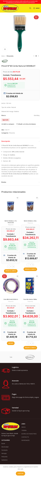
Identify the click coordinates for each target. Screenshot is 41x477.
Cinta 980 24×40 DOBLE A (11, 299)
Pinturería (10, 56)
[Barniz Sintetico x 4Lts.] (30, 207)
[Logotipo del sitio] (9, 8)
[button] (11, 271)
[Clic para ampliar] (5, 49)
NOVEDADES (25, 440)
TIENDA (23, 430)
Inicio (3, 56)
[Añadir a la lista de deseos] (17, 197)
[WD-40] (10, 357)
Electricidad (4, 447)
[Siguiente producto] (38, 56)
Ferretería (4, 450)
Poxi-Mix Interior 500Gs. (30, 299)
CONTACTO (25, 437)
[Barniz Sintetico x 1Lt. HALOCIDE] (10, 207)
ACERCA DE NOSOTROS (29, 434)
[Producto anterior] (34, 56)
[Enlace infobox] (20, 370)
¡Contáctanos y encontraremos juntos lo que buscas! (20, 2)
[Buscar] (30, 8)
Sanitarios (4, 460)
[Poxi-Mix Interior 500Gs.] (30, 286)
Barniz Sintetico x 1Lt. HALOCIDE (11, 221)
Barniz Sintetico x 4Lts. (30, 221)
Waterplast (30, 357)
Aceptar (20, 473)
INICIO (23, 427)
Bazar (3, 443)
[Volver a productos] (36, 56)
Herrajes (4, 453)
